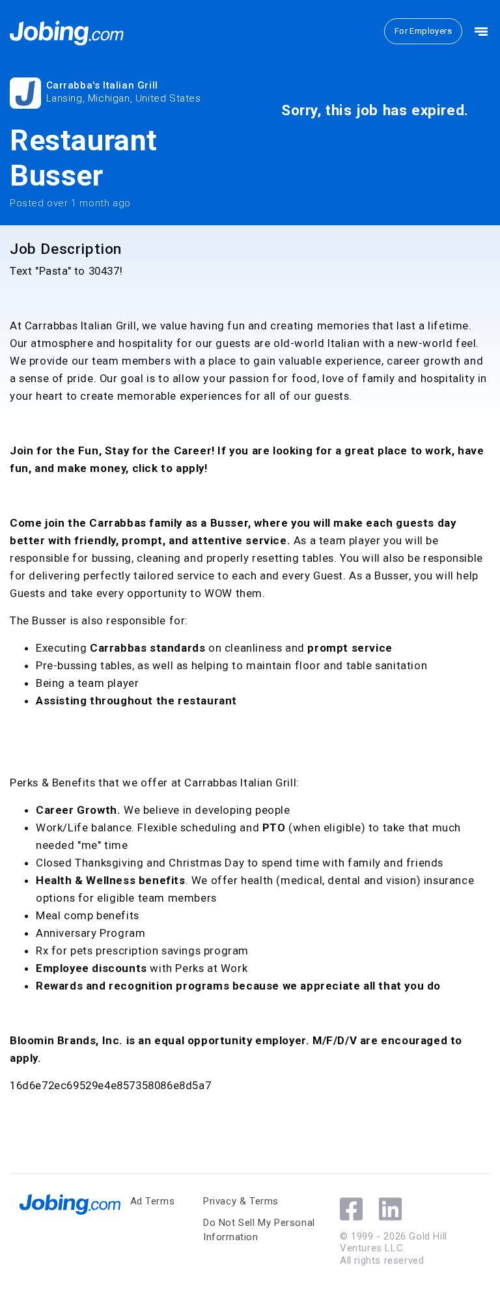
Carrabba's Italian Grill (102, 85)
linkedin (390, 1209)
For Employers (423, 31)
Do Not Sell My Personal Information (259, 1230)
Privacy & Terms (241, 1201)
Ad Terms (152, 1201)
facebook (351, 1209)
